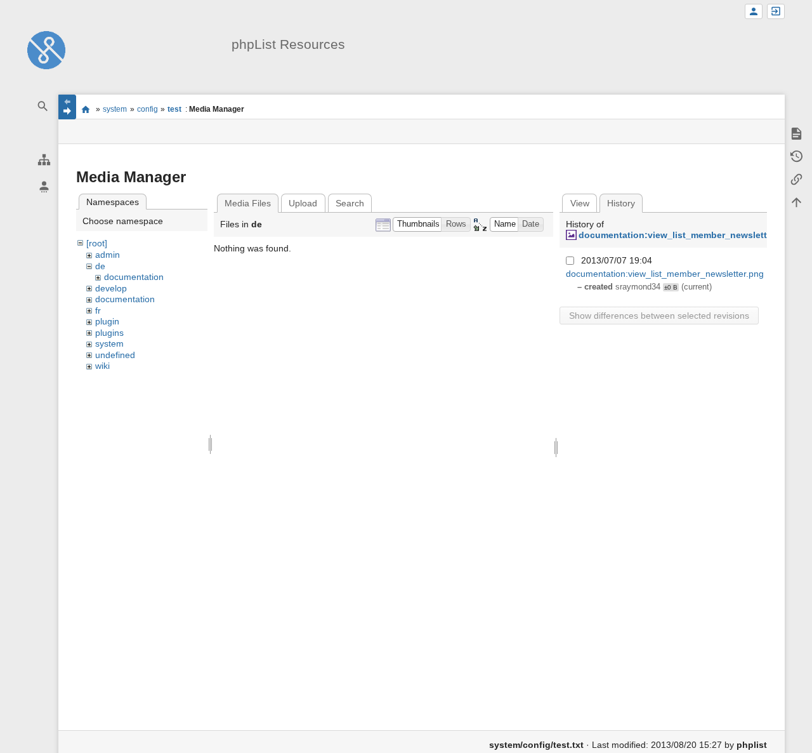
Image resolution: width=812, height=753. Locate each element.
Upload (303, 203)
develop (111, 288)
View (579, 203)
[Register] (754, 12)
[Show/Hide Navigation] (67, 107)
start (86, 109)
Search (350, 203)
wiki (102, 366)
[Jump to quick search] (43, 106)
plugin (107, 321)
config (147, 109)
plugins (109, 333)
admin (107, 255)
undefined (115, 355)
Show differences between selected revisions (659, 315)
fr (98, 310)
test (174, 109)
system (115, 109)
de (100, 266)
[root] (96, 243)
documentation (134, 277)
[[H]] (46, 49)
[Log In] (776, 12)
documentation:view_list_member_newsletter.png (686, 235)
